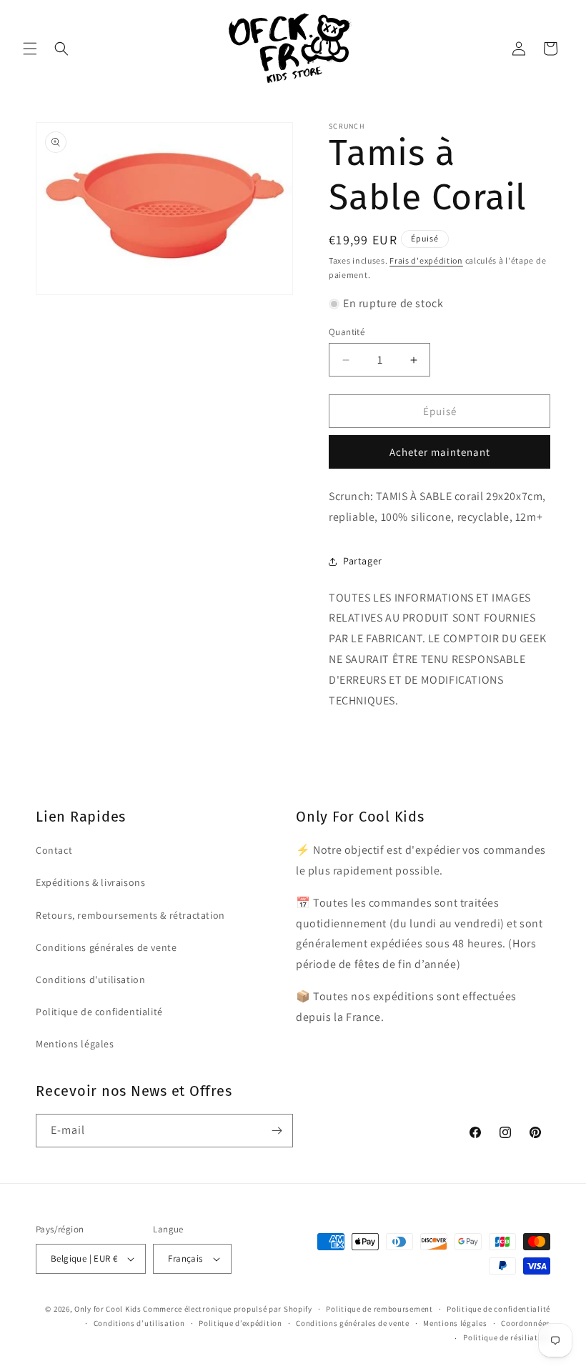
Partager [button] (362, 560)
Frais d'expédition (426, 260)
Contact (54, 850)
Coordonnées (525, 1323)
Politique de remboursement (379, 1309)
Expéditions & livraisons (90, 882)
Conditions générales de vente (106, 947)
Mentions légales (75, 1043)
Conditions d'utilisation (90, 979)
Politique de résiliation (506, 1337)
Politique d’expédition (240, 1323)
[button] (30, 48)
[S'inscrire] (276, 1130)
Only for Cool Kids (107, 1309)
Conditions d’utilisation (139, 1323)
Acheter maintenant (439, 452)
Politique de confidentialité (99, 1011)
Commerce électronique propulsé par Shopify (227, 1309)
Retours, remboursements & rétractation (130, 915)
